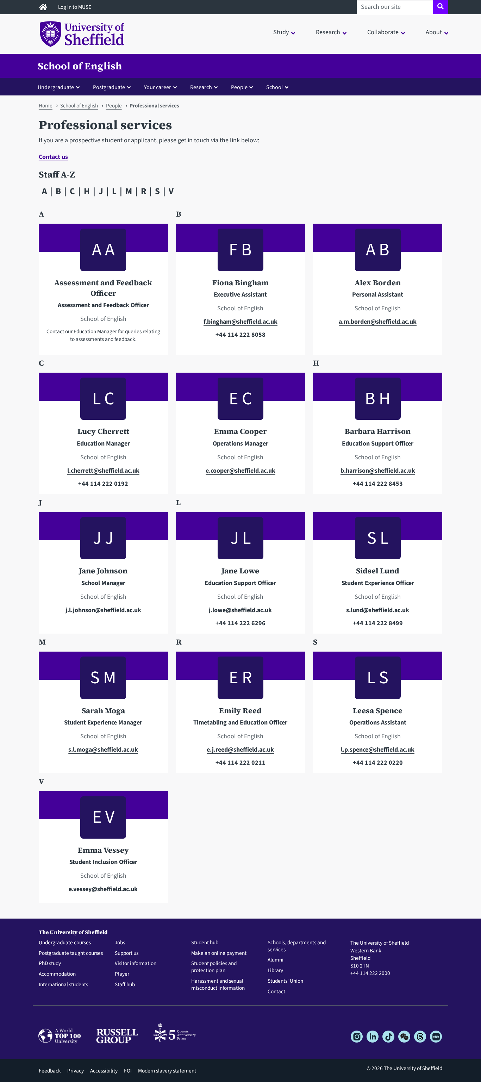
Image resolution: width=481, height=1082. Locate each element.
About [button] (434, 32)
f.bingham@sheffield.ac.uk (240, 321)
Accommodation (57, 974)
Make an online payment (218, 953)
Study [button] (281, 32)
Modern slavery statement (167, 1071)
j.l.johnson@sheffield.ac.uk (103, 610)
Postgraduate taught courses (71, 953)
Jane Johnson (103, 571)
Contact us (53, 157)
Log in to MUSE (75, 7)
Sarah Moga (103, 710)
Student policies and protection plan (214, 967)
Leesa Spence (377, 710)
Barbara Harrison (378, 431)
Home (45, 106)
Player (122, 974)
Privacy (75, 1071)
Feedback (50, 1071)
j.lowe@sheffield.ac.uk (240, 610)
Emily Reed (240, 710)
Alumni (275, 960)
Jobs (120, 942)
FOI (128, 1071)
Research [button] (328, 32)
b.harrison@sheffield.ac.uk (378, 470)
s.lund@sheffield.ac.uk (377, 610)
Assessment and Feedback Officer (103, 288)
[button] (60, 87)
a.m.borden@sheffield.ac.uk (378, 321)
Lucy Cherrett (103, 431)
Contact (276, 991)
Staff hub (125, 984)
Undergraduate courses (65, 942)
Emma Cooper (240, 431)
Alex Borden (378, 283)
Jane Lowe (240, 571)
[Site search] (440, 7)
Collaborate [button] (383, 32)
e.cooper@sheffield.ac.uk (240, 470)
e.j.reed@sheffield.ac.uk (240, 749)
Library (275, 970)
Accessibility (104, 1071)
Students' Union (285, 981)
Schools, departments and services (297, 946)
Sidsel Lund (377, 571)
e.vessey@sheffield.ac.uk (103, 889)
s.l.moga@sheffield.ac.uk (103, 749)
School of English (80, 66)
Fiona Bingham (240, 283)
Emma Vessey (103, 850)
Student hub (204, 942)
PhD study (50, 963)
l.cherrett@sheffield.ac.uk (103, 470)
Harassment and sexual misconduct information (218, 985)
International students (63, 984)
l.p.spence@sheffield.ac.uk (377, 749)
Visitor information (135, 963)
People (114, 106)
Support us (126, 953)
